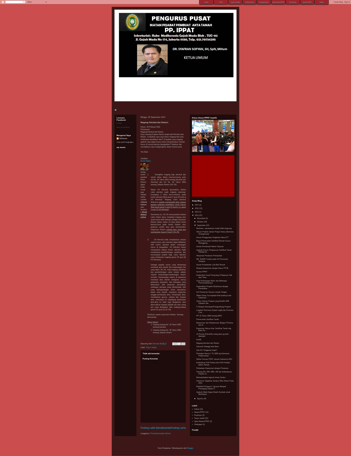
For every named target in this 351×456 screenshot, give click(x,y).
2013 (197, 212)
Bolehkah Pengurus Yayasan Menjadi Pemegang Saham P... (211, 387)
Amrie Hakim (146, 161)
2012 (197, 215)
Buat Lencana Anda (123, 127)
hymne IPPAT (201, 272)
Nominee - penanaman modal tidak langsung (214, 228)
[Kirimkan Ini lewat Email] (173, 343)
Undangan (198, 424)
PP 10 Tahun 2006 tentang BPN (209, 316)
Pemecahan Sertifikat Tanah (207, 319)
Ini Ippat (119, 123)
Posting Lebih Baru (151, 427)
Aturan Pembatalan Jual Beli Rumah (210, 265)
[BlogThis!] (176, 343)
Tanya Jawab (151, 347)
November (201, 218)
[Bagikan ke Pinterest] (184, 343)
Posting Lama (178, 427)
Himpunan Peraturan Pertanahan (209, 256)
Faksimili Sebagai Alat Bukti (207, 347)
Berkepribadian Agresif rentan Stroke (210, 377)
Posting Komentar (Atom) (160, 433)
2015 (197, 208)
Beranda (166, 427)
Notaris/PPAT (199, 412)
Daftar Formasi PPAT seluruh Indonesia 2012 (214, 359)
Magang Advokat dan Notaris (207, 343)
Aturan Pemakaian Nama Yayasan (210, 246)
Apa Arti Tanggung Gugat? (206, 350)
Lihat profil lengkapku (125, 142)
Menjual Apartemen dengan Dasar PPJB (212, 268)
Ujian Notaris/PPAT (201, 421)
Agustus (200, 399)
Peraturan (198, 415)
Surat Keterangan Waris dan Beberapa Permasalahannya (211, 282)
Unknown (156, 344)
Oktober (200, 222)
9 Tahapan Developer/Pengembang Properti (213, 307)
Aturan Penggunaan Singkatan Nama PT (212, 237)
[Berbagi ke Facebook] (181, 343)
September (201, 225)
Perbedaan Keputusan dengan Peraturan (212, 368)
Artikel (196, 409)
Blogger (190, 448)
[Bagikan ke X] (178, 343)
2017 (197, 205)
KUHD (198, 340)
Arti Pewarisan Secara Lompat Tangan (211, 292)
